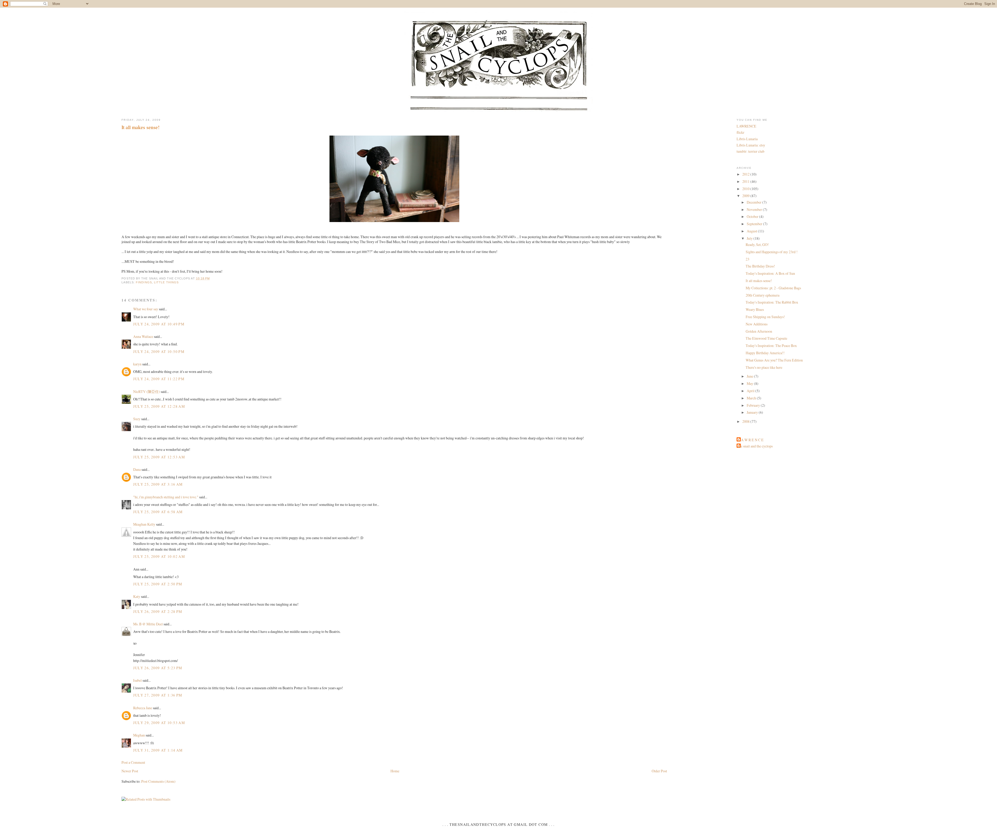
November (755, 209)
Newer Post (130, 770)
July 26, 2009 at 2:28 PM (157, 611)
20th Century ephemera (762, 295)
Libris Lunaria (747, 138)
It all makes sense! (140, 127)
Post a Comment (133, 762)
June (750, 376)
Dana (137, 469)
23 (747, 259)
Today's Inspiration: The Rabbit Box (772, 302)
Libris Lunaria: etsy (751, 145)
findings (144, 282)
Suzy (136, 418)
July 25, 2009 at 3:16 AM (158, 484)
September (755, 223)
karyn (137, 364)
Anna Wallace (143, 336)
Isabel (137, 680)
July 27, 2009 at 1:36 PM (157, 695)
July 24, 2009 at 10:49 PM (158, 324)
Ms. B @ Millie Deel (148, 623)
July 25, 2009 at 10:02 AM (159, 556)
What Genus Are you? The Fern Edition (774, 360)
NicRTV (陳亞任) (146, 391)
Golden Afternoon (759, 331)
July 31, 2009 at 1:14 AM (158, 750)
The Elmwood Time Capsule (766, 338)
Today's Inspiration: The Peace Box (771, 345)
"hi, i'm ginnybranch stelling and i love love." (165, 496)
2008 (746, 421)
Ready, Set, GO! (757, 244)
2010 (746, 188)
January (753, 412)
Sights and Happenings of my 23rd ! (772, 251)
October (753, 216)
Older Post (659, 770)
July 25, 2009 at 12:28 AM (159, 406)
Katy (136, 596)
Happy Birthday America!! (765, 352)
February (754, 405)
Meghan (139, 735)
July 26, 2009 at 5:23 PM (157, 667)
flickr (740, 132)
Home (394, 770)
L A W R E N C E (751, 439)
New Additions (756, 324)
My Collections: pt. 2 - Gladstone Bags (773, 287)
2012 (746, 174)
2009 (746, 195)
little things (166, 282)
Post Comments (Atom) (158, 781)
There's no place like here (764, 367)
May (750, 383)
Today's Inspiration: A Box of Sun (770, 273)
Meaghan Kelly (144, 524)
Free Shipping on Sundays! (765, 316)
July (750, 238)
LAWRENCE (746, 126)
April (751, 390)
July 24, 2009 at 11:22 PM (158, 378)
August (752, 231)
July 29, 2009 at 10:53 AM (159, 722)
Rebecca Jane (142, 707)
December (754, 202)
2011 (746, 181)
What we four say (145, 308)
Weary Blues (755, 309)
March (752, 398)
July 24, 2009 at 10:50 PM (158, 351)
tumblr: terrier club (750, 151)
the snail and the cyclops (755, 446)
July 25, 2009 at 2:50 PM (157, 583)
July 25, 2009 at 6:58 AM (158, 511)
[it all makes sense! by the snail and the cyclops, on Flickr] (394, 221)
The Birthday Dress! (760, 266)
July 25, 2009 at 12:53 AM (159, 456)
